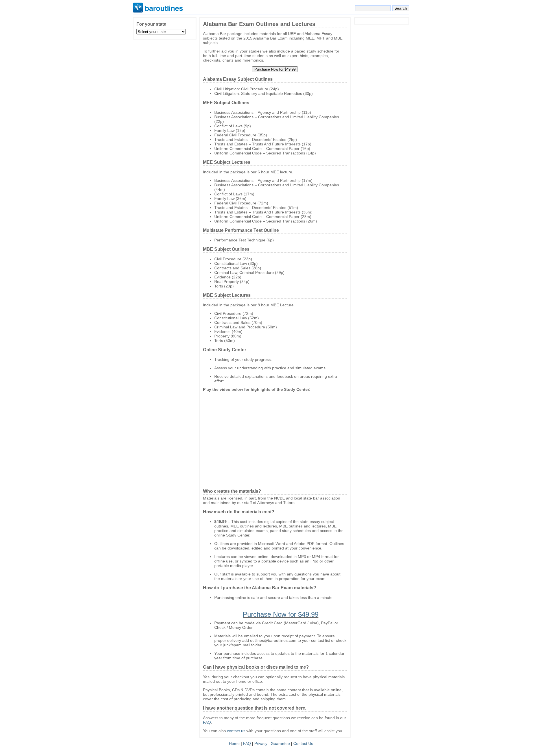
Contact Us (303, 743)
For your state (151, 24)
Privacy (260, 743)
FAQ (207, 722)
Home (234, 743)
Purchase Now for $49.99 (280, 614)
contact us (236, 731)
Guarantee (280, 743)
